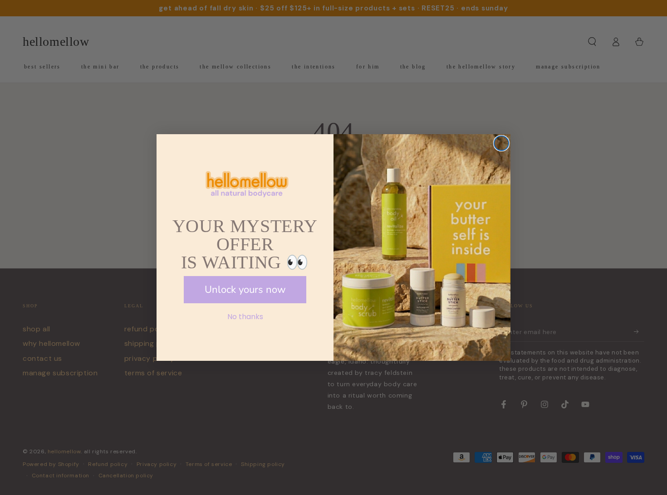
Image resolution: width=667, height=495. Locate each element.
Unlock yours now (245, 289)
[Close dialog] (501, 143)
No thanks (245, 316)
